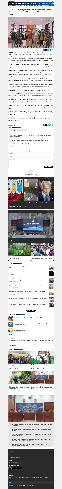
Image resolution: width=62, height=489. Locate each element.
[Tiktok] (22, 463)
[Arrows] (9, 189)
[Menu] (9, 1)
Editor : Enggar (12, 130)
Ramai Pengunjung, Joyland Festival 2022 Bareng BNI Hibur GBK (28, 317)
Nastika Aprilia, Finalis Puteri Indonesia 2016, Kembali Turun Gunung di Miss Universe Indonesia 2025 (30, 340)
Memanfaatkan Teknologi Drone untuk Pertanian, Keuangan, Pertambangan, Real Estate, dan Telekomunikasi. (32, 323)
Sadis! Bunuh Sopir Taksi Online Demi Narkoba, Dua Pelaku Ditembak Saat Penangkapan (28, 298)
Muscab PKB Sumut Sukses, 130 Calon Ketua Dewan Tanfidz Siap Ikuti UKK (18, 258)
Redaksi (10, 14)
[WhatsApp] (48, 50)
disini (21, 482)
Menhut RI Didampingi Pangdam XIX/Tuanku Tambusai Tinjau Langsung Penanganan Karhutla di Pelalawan (31, 144)
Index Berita (31, 310)
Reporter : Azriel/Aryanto (21, 130)
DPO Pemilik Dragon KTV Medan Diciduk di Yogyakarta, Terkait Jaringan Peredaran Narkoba (26, 305)
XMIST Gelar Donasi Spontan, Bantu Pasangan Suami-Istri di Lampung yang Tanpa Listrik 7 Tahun (30, 337)
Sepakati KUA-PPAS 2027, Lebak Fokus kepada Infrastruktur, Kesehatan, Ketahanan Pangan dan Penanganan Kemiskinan (29, 239)
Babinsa (19, 7)
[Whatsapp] (14, 463)
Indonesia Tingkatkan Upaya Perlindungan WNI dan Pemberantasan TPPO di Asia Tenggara (14, 205)
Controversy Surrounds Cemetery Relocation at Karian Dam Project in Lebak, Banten (31, 204)
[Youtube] (20, 463)
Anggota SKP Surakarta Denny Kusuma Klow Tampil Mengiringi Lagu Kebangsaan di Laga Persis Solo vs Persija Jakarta (30, 345)
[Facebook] (44, 50)
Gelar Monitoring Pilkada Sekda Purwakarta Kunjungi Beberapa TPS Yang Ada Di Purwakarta (42, 258)
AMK (34, 485)
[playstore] (18, 468)
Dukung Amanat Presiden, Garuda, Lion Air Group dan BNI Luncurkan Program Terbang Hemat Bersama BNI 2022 (33, 329)
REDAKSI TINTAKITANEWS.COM (15, 273)
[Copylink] (53, 50)
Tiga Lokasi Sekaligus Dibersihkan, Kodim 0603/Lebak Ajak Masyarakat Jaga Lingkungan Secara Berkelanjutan (18, 387)
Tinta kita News (12, 7)
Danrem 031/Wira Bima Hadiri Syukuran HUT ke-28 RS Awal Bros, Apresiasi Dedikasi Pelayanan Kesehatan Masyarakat (30, 136)
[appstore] (11, 468)
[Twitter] (46, 50)
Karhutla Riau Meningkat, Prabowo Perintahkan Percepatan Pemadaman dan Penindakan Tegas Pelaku (42, 387)
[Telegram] (50, 50)
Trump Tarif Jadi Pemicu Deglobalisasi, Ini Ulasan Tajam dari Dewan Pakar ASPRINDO (45, 204)
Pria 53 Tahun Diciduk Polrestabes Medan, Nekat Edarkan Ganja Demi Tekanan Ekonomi (29, 140)
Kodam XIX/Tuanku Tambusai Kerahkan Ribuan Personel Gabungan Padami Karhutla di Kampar (31, 430)
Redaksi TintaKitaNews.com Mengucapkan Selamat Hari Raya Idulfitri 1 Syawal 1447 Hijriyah (27, 266)
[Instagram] (18, 463)
